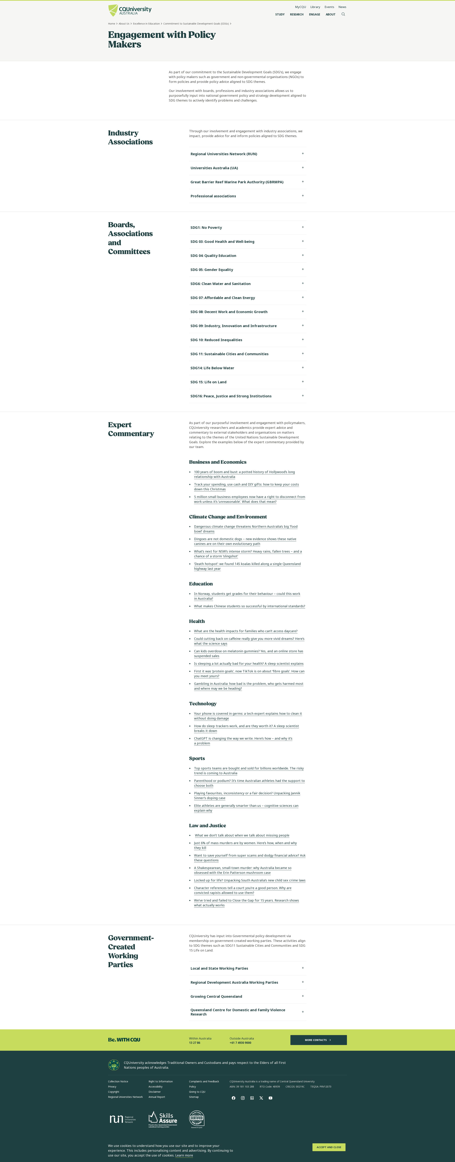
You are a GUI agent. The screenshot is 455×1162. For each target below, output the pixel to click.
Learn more (184, 1155)
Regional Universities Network (125, 1097)
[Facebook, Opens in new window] (233, 1098)
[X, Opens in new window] (261, 1098)
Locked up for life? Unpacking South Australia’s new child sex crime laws (250, 880)
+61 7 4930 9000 (240, 1043)
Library (315, 7)
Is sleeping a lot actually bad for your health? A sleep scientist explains (249, 663)
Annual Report (157, 1097)
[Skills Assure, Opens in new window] (163, 1120)
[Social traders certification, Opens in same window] (196, 1119)
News (342, 7)
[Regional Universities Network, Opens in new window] (122, 1119)
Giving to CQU (197, 1091)
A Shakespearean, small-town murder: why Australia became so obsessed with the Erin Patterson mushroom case (242, 870)
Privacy (112, 1086)
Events (329, 7)
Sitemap (194, 1097)
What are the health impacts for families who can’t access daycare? (246, 631)
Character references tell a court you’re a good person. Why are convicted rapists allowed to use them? (242, 890)
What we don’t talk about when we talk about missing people (242, 835)
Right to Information (161, 1081)
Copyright (113, 1091)
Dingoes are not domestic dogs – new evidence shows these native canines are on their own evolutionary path (245, 541)
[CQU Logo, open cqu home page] (130, 11)
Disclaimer (155, 1091)
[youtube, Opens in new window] (270, 1098)
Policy (192, 1086)
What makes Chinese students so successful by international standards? (249, 606)
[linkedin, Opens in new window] (252, 1098)
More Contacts (316, 1040)
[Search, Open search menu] (343, 14)
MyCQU (300, 7)
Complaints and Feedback (204, 1081)
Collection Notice (118, 1081)
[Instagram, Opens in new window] (243, 1098)
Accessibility (155, 1086)
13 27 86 (194, 1043)
